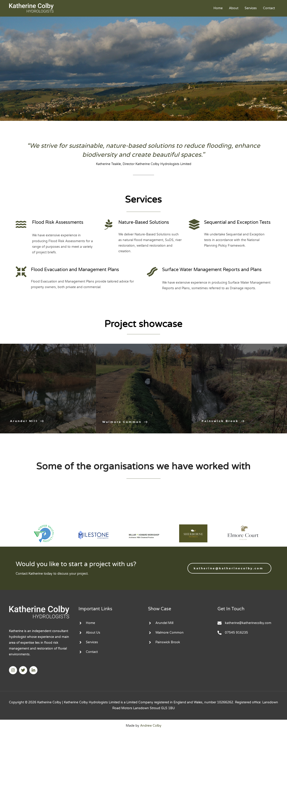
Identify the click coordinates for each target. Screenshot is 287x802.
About (233, 8)
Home (218, 8)
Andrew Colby (150, 726)
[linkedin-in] (34, 670)
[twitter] (23, 670)
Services (251, 8)
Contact (269, 8)
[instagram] (13, 670)
